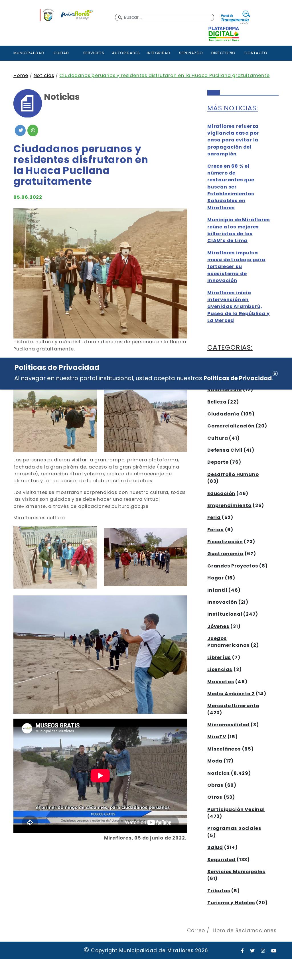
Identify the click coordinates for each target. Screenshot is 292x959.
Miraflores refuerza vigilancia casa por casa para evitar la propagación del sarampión (233, 140)
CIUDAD (61, 53)
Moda (214, 761)
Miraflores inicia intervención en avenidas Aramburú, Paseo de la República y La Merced (238, 306)
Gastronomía (225, 553)
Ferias (215, 529)
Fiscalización (225, 541)
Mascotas (220, 681)
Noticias (44, 75)
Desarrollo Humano (233, 474)
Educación (221, 493)
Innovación (222, 602)
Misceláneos (224, 749)
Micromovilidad (228, 724)
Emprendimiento (229, 505)
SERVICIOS (93, 53)
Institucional (224, 614)
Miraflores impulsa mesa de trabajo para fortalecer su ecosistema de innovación (236, 267)
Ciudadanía (223, 414)
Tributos (218, 890)
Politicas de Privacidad (238, 378)
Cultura (217, 438)
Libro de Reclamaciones (245, 930)
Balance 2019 (224, 389)
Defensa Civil (224, 450)
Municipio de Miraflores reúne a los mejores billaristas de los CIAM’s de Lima (238, 230)
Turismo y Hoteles (231, 902)
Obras (215, 785)
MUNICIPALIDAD (28, 53)
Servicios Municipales (236, 871)
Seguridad (221, 859)
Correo (196, 930)
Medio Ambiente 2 (231, 693)
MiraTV (216, 736)
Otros (214, 797)
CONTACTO (255, 53)
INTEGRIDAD (158, 53)
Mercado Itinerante (233, 705)
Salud (215, 847)
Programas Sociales (234, 828)
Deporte (218, 462)
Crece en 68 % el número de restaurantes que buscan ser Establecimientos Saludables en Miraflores (230, 187)
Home (20, 75)
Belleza (217, 402)
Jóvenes (218, 626)
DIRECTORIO (223, 53)
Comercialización (231, 426)
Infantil (217, 590)
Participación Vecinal (236, 809)
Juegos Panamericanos (228, 641)
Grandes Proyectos (232, 566)
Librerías (219, 657)
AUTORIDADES (126, 53)
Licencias (219, 669)
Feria (214, 517)
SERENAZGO (191, 53)
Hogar (215, 578)
